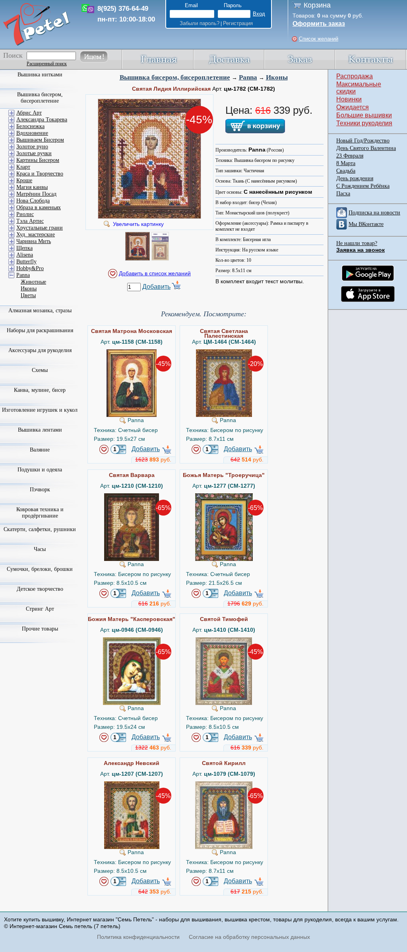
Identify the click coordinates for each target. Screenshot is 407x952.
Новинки (349, 99)
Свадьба (345, 171)
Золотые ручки (34, 153)
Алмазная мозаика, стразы (40, 310)
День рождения (354, 178)
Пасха (343, 194)
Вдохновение (32, 133)
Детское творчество (40, 589)
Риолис (25, 214)
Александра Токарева (41, 120)
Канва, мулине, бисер (40, 390)
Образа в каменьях (38, 207)
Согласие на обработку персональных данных (249, 937)
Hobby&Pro (30, 268)
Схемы (40, 370)
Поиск (13, 55)
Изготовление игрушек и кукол (40, 410)
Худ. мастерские (35, 235)
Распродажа (354, 76)
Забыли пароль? (199, 23)
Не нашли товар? (356, 243)
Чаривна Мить (33, 241)
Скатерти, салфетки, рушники (40, 529)
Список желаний (318, 39)
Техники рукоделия (364, 123)
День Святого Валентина (366, 148)
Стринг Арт (40, 609)
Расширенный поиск (47, 63)
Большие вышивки (364, 115)
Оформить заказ (319, 23)
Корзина (317, 5)
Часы (40, 549)
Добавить (156, 286)
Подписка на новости (374, 213)
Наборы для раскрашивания (40, 330)
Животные (33, 282)
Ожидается (352, 107)
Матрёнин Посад (36, 194)
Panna (248, 77)
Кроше (24, 180)
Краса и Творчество (39, 174)
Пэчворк (40, 490)
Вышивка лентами (40, 430)
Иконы (277, 77)
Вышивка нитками (39, 75)
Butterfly (26, 262)
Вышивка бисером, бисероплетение (175, 77)
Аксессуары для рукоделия (40, 350)
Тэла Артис (30, 221)
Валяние (40, 450)
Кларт (23, 167)
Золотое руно (32, 147)
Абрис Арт (29, 113)
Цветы (28, 295)
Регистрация (238, 23)
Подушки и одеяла (39, 470)
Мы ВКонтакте (366, 224)
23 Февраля (349, 156)
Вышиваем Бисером (40, 140)
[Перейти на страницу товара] (132, 352)
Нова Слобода (33, 201)
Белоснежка (30, 126)
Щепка (24, 248)
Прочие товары (40, 629)
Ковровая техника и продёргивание (40, 512)
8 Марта (345, 163)
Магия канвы (32, 187)
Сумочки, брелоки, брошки (40, 569)
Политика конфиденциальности (138, 937)
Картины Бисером (37, 160)
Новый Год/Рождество (363, 141)
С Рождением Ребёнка (363, 186)
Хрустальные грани (39, 228)
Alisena (24, 255)
